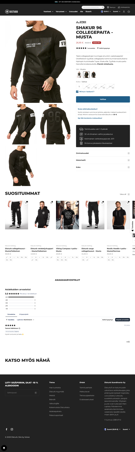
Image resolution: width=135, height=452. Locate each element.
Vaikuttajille (54, 404)
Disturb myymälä (56, 392)
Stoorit (88, 12)
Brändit (52, 400)
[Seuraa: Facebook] (6, 429)
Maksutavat (85, 392)
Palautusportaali (56, 415)
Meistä (52, 396)
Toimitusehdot (86, 388)
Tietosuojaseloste (87, 396)
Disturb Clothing (10, 246)
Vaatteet (47, 12)
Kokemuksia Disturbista (59, 407)
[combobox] (91, 7)
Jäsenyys (112, 7)
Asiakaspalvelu (125, 7)
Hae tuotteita (55, 388)
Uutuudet (73, 12)
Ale (81, 12)
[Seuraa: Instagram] (11, 429)
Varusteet (60, 12)
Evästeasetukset (87, 400)
